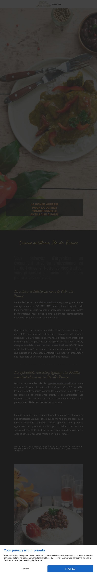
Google (30, 560)
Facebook (38, 560)
